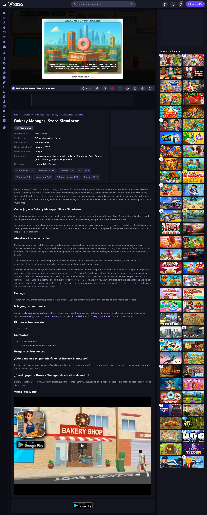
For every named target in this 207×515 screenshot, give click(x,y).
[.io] (4, 96)
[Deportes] (4, 82)
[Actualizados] (4, 32)
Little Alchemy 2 (80, 316)
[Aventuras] (4, 63)
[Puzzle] (4, 111)
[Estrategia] (4, 91)
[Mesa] (4, 101)
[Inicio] (4, 13)
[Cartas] (4, 68)
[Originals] (4, 37)
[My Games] (173, 4)
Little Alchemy (49, 316)
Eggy (32, 316)
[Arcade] (4, 58)
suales (43, 313)
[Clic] (4, 72)
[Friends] (165, 4)
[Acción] (4, 53)
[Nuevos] (4, 22)
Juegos (17, 115)
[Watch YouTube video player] (83, 445)
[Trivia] (4, 120)
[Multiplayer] (4, 41)
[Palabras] (4, 106)
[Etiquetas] (4, 127)
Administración (42, 115)
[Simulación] (4, 115)
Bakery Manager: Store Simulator (67, 115)
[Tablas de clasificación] (4, 46)
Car (38, 316)
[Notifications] (180, 4)
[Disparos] (4, 87)
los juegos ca (32, 313)
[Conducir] (4, 77)
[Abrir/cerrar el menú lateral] (4, 4)
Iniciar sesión (195, 4)
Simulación (28, 115)
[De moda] (4, 27)
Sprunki (116, 316)
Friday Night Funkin (101, 316)
